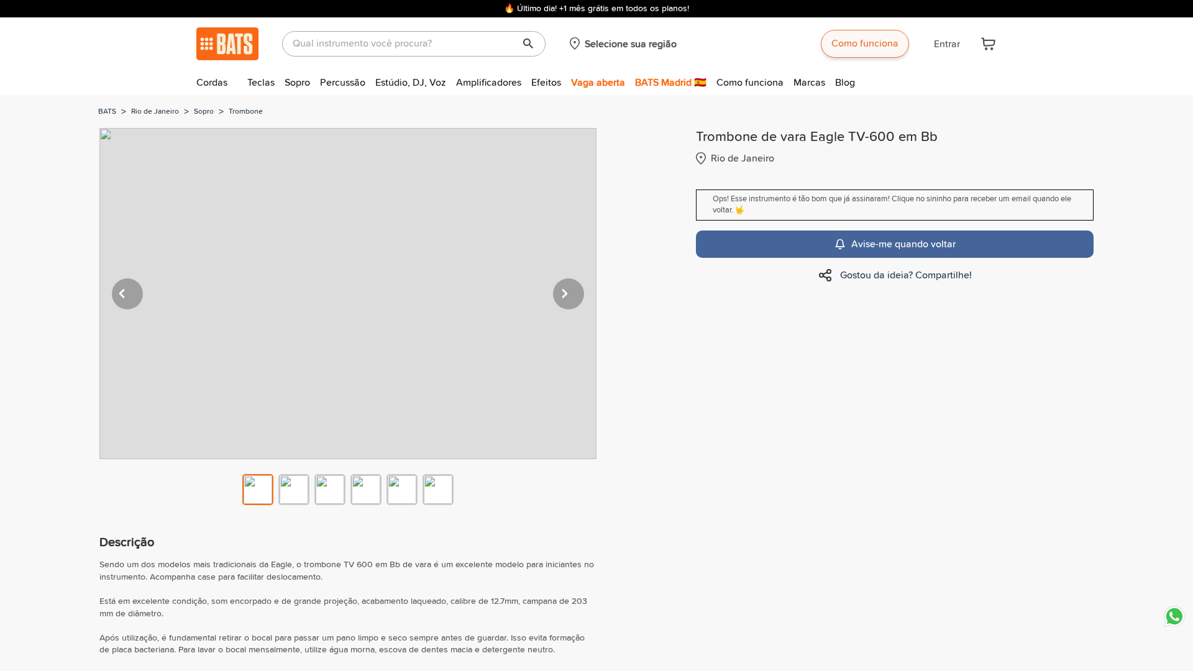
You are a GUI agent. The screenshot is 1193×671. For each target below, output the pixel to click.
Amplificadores (488, 83)
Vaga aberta (598, 83)
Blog (845, 83)
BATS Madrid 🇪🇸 (670, 83)
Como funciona (864, 43)
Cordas (211, 83)
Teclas (261, 83)
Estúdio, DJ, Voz (410, 83)
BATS (107, 112)
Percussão (342, 83)
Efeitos (546, 83)
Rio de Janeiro (155, 112)
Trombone (246, 112)
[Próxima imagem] (568, 293)
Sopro (297, 83)
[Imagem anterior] (127, 293)
